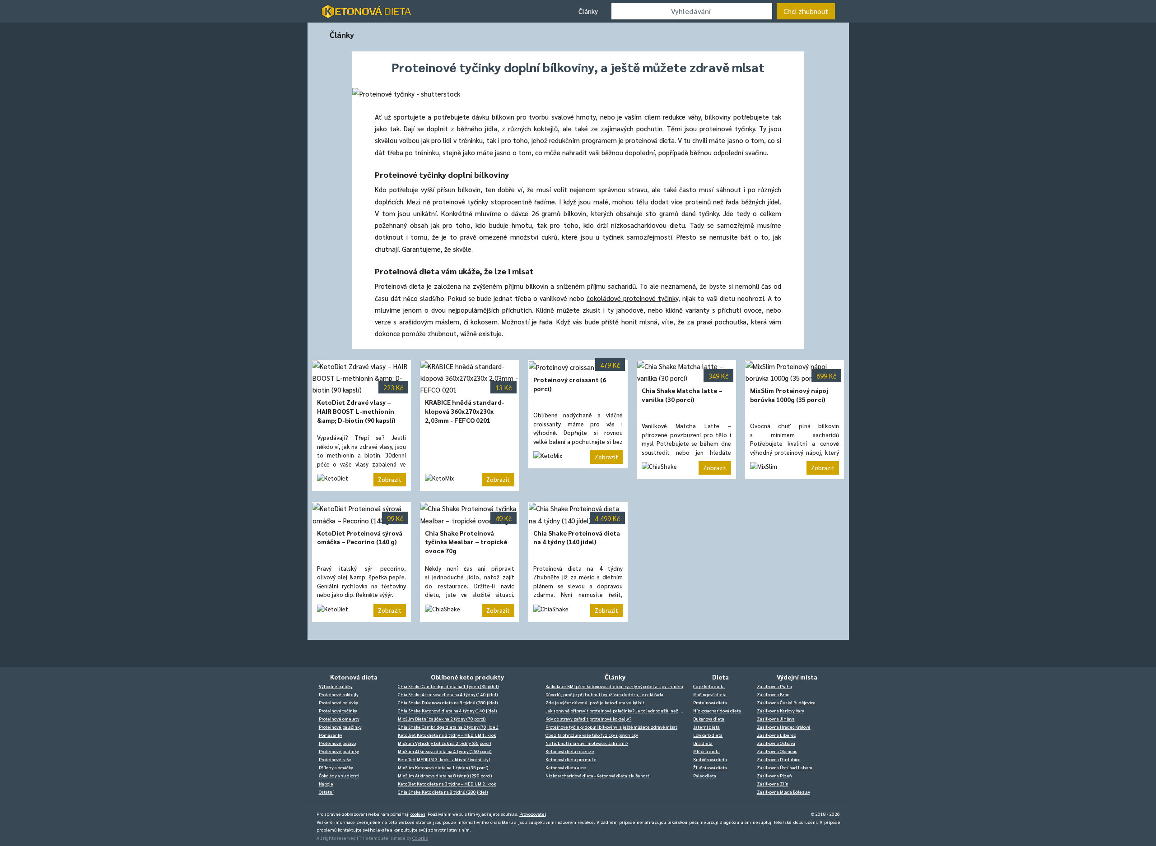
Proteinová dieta (710, 702)
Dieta (720, 677)
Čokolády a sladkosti (339, 775)
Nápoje (326, 783)
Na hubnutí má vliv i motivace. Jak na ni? (586, 743)
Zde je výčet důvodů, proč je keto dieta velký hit (594, 702)
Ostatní (326, 792)
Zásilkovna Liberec (776, 735)
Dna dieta (703, 743)
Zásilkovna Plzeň (774, 775)
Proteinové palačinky (340, 727)
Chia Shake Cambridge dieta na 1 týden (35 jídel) (448, 686)
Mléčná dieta (706, 751)
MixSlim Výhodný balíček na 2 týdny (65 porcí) (444, 743)
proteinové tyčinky (460, 201)
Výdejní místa (797, 677)
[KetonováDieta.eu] (367, 11)
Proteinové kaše (335, 759)
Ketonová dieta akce (565, 767)
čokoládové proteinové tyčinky (632, 298)
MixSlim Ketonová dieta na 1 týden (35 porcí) (443, 767)
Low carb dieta (707, 735)
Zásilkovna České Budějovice (786, 702)
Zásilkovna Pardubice (779, 759)
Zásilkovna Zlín (772, 783)
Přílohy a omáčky (336, 767)
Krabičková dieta (710, 759)
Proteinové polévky (338, 702)
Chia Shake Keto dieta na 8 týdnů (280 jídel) (443, 792)
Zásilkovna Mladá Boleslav (783, 792)
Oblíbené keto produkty (467, 677)
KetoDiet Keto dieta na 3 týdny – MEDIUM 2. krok (447, 783)
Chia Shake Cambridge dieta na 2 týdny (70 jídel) (448, 727)
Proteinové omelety (339, 718)
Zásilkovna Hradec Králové (784, 727)
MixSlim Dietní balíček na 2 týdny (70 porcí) (442, 718)
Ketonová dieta (354, 677)
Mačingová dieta (710, 694)
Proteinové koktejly (339, 694)
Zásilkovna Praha (774, 686)
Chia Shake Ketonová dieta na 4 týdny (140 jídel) (447, 710)
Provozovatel (532, 814)
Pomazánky (330, 735)
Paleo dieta (704, 775)
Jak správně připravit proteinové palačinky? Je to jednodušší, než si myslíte (617, 710)
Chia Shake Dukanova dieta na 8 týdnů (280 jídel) (448, 702)
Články (588, 11)
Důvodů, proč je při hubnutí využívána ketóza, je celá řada (604, 694)
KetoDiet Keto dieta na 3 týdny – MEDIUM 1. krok (447, 735)
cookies (417, 814)
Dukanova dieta (708, 718)
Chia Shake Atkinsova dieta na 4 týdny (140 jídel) (448, 694)
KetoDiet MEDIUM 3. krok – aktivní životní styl (444, 759)
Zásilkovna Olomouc (777, 751)
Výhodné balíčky (336, 686)
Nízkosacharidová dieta (717, 710)
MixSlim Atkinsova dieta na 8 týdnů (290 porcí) (445, 775)
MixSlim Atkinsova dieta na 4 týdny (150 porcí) (445, 751)
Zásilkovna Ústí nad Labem (784, 767)
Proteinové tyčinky (338, 710)
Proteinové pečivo (337, 743)
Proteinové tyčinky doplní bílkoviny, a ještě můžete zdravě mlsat (611, 727)
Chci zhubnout (805, 11)
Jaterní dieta (706, 727)
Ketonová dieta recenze (569, 751)
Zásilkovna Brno (773, 694)
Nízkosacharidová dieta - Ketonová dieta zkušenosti (598, 775)
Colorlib (420, 838)
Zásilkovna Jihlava (776, 718)
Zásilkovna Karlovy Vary (780, 710)
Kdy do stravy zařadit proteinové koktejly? (588, 718)
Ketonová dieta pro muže (571, 759)
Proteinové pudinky (339, 751)
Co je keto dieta (709, 686)
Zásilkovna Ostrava (776, 743)
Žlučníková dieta (710, 767)
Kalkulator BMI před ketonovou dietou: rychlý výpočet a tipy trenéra (614, 686)
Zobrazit (389, 479)
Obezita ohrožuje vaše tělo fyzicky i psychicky (591, 735)
